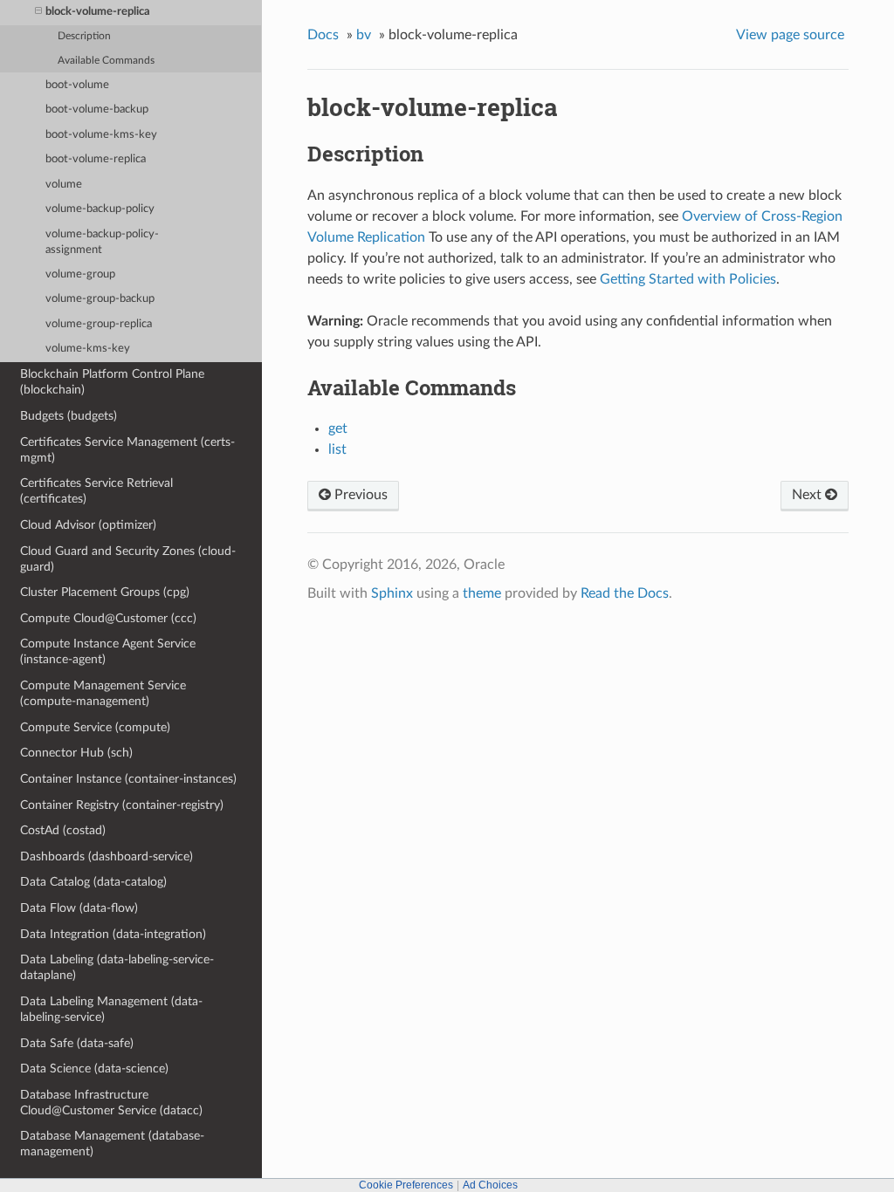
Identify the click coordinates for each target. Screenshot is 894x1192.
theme (482, 593)
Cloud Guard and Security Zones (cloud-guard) (128, 559)
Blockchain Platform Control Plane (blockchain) (112, 381)
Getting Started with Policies (688, 279)
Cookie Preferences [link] (406, 1185)
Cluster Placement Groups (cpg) (104, 592)
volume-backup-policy (100, 209)
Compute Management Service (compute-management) (103, 693)
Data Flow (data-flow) (79, 908)
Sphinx (392, 593)
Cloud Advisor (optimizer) (88, 524)
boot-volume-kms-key (101, 134)
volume (63, 184)
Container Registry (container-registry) (122, 805)
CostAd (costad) (63, 830)
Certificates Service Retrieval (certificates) (96, 490)
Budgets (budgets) (68, 415)
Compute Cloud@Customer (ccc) (108, 618)
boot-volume (77, 85)
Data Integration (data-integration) (113, 934)
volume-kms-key (87, 348)
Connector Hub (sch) (76, 752)
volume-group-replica (98, 324)
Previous (359, 495)
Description (84, 36)
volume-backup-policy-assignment (102, 242)
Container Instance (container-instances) (128, 778)
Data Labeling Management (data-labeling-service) (111, 1009)
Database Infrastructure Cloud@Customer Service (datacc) (111, 1102)
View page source (790, 35)
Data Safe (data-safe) (77, 1043)
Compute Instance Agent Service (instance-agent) (108, 651)
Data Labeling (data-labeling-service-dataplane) (117, 967)
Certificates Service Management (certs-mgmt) (127, 449)
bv (363, 35)
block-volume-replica (97, 11)
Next (808, 495)
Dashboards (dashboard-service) (106, 856)
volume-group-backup (100, 299)
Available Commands (106, 60)
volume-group (80, 274)
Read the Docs (625, 593)
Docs (323, 35)
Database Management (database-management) (112, 1143)
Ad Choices (490, 1185)
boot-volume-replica (95, 159)
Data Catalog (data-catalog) (93, 881)
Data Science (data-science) (94, 1068)
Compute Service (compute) (95, 727)
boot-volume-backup (96, 109)
